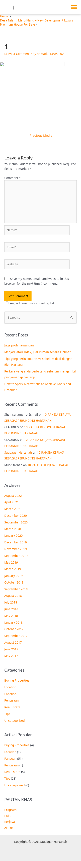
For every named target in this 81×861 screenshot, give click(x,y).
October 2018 (14, 582)
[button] (74, 7)
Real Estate (12, 707)
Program (10, 810)
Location (10, 687)
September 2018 (16, 589)
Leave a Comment (17, 54)
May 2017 (11, 656)
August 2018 (13, 596)
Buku (7, 816)
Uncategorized (14, 720)
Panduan (10, 694)
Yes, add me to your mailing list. (32, 303)
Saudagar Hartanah (18, 452)
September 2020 (16, 522)
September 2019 (16, 556)
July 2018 (10, 602)
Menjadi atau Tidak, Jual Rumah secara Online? (37, 352)
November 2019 (15, 549)
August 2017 (13, 642)
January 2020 (13, 535)
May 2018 (11, 616)
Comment (12, 178)
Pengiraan (11, 700)
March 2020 (12, 529)
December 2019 (15, 542)
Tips (7, 714)
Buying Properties (16, 680)
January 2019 (13, 576)
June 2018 (11, 609)
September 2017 (16, 636)
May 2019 (11, 562)
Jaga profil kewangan (19, 345)
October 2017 (14, 629)
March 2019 (12, 569)
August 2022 (13, 496)
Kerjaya (9, 822)
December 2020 (15, 515)
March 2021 (12, 509)
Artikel (9, 828)
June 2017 (11, 649)
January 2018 (13, 622)
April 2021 (11, 502)
